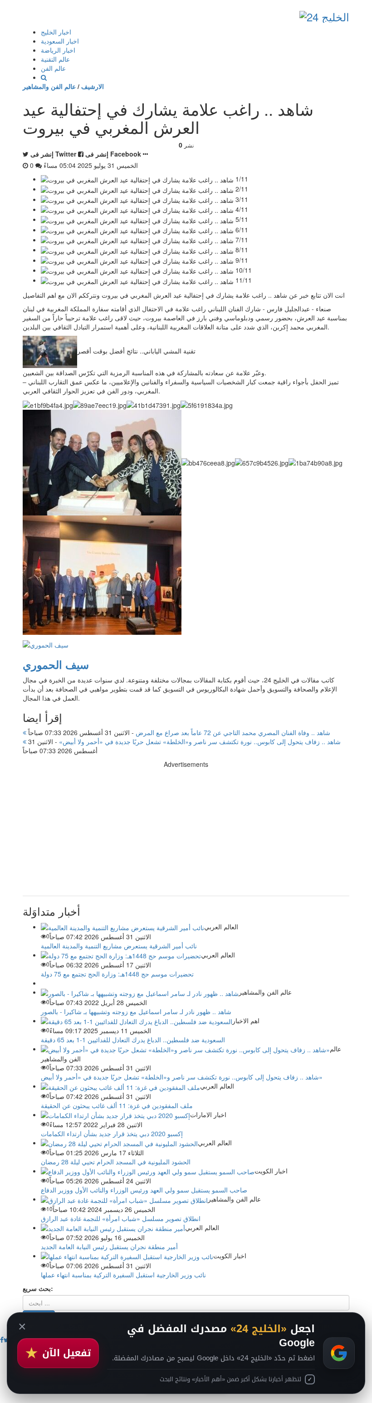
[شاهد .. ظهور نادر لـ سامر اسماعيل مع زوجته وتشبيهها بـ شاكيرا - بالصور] (140, 991)
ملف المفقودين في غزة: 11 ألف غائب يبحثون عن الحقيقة (117, 1105)
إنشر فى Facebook (113, 153)
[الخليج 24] (324, 15)
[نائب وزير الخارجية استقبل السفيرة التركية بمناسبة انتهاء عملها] (127, 1255)
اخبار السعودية (60, 40)
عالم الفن (53, 68)
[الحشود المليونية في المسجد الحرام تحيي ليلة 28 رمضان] (119, 1142)
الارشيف (92, 86)
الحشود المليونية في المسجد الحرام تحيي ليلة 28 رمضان (116, 1161)
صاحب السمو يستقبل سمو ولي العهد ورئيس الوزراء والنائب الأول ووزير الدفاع (144, 1189)
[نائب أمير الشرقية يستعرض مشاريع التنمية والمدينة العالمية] (122, 926)
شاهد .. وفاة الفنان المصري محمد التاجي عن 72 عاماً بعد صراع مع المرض (178, 732)
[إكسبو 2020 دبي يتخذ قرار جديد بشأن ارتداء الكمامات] (115, 1114)
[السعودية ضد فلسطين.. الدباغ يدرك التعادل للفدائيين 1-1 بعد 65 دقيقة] (136, 1020)
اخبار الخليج (56, 31)
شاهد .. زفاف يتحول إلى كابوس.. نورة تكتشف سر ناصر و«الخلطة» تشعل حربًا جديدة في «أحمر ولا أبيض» (183, 741)
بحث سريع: (38, 1288)
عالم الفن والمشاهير (49, 86)
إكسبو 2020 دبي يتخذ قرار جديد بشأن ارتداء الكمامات (112, 1133)
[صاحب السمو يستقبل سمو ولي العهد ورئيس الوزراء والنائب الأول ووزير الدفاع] (148, 1170)
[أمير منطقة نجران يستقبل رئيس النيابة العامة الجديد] (113, 1227)
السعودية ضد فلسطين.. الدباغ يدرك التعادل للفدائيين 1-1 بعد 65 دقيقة (133, 1039)
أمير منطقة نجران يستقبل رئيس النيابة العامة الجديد (109, 1246)
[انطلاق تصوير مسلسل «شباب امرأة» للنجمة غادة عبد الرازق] (124, 1198)
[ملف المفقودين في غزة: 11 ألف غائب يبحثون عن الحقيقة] (120, 1085)
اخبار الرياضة (58, 49)
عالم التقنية (55, 59)
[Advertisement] (186, 832)
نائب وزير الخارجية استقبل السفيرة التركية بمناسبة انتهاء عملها (123, 1274)
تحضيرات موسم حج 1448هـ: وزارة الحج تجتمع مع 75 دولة (117, 973)
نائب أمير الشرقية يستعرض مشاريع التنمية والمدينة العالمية (119, 945)
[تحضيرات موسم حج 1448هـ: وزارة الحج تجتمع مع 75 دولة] (121, 954)
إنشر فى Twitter (53, 153)
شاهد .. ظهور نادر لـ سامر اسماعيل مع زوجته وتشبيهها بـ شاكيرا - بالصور (136, 1011)
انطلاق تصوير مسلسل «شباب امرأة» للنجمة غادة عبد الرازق (121, 1218)
